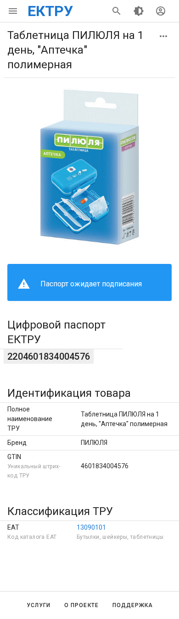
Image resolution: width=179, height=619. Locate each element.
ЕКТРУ (50, 11)
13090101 (91, 527)
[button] (163, 36)
